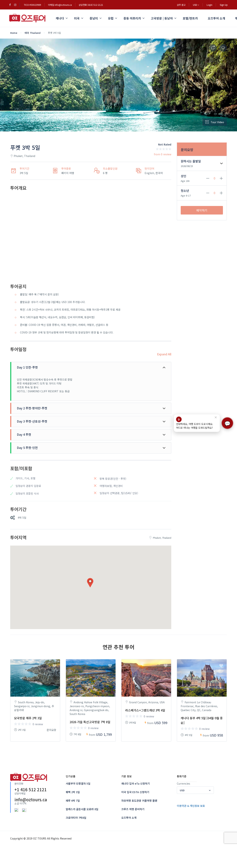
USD (195, 4)
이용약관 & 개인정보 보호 (191, 806)
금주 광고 (181, 4)
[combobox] (195, 790)
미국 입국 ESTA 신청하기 (135, 792)
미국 (77, 18)
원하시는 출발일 (191, 161)
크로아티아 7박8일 (76, 817)
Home (13, 33)
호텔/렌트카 (190, 18)
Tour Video (217, 122)
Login (209, 4)
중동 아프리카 (132, 18)
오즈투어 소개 (216, 18)
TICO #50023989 (32, 4)
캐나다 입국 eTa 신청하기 (135, 783)
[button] (90, 582)
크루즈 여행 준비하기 (132, 809)
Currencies (183, 783)
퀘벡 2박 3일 (73, 792)
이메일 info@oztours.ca (60, 4)
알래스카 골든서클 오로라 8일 (82, 809)
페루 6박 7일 (73, 800)
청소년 (185, 190)
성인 (183, 176)
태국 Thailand (33, 33)
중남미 (94, 18)
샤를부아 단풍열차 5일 (78, 783)
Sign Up (224, 4)
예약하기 (201, 210)
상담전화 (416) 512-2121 (91, 4)
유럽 (111, 18)
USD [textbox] (182, 790)
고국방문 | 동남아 (162, 18)
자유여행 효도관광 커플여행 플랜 (139, 800)
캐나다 (60, 18)
